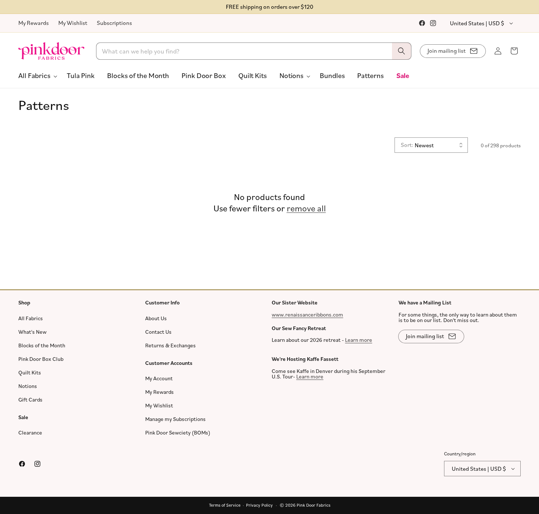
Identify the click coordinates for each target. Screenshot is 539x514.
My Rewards (33, 22)
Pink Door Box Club (40, 358)
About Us (156, 318)
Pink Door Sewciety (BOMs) (177, 432)
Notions (27, 385)
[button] (36, 75)
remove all (306, 208)
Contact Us (158, 331)
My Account (159, 378)
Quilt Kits (29, 372)
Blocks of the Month (41, 345)
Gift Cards (30, 399)
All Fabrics (30, 318)
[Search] (401, 51)
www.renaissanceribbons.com (307, 314)
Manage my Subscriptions (175, 418)
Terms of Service (225, 505)
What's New (32, 331)
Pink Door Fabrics (313, 505)
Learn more (358, 339)
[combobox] (253, 51)
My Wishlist (72, 22)
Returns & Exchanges (170, 345)
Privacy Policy (259, 505)
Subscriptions (114, 22)
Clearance (30, 432)
